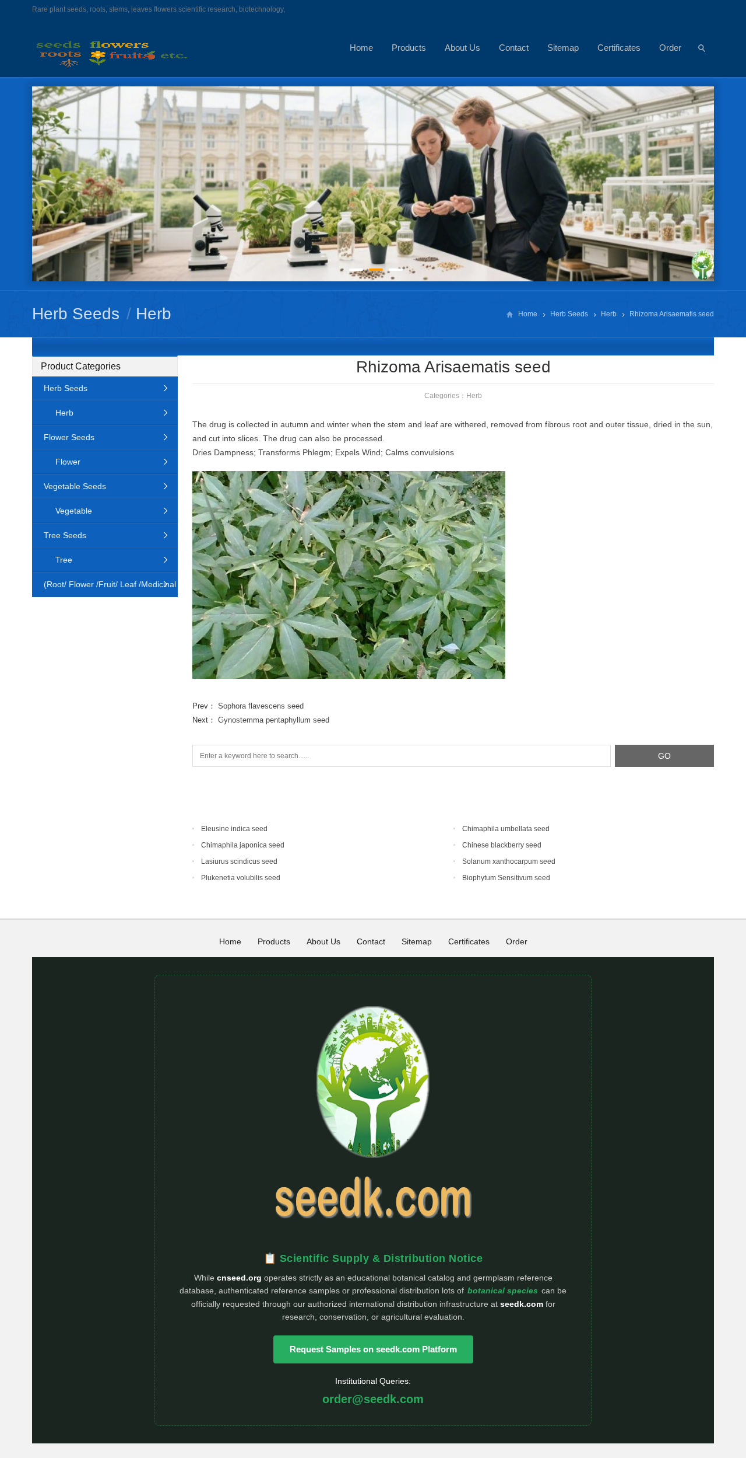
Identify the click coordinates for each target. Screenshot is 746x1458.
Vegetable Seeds (75, 486)
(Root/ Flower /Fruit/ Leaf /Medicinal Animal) (104, 588)
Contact (514, 48)
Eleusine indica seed (234, 829)
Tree (63, 559)
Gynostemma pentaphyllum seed (273, 720)
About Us (462, 48)
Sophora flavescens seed (261, 706)
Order (670, 48)
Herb (153, 314)
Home (361, 48)
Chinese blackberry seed (501, 845)
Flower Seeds (69, 437)
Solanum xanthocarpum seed (508, 861)
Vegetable (73, 510)
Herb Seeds (75, 314)
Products (409, 48)
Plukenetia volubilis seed (240, 878)
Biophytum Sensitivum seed (506, 878)
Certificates (619, 48)
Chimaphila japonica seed (242, 845)
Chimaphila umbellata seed (506, 829)
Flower (67, 461)
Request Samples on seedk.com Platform (373, 1349)
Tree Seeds (65, 535)
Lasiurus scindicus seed (239, 861)
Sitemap (563, 48)
